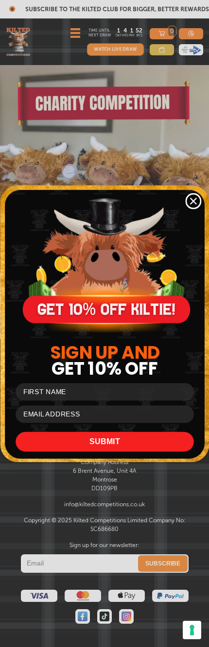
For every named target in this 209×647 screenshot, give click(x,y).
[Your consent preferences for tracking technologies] (192, 630)
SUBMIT (104, 441)
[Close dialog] (193, 201)
